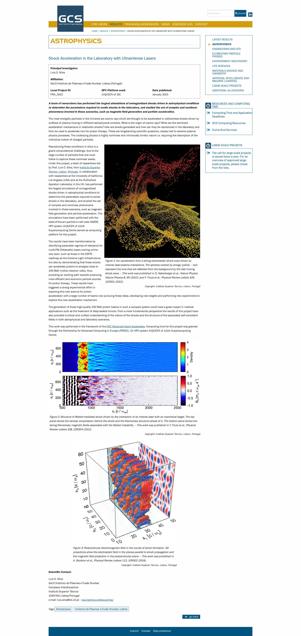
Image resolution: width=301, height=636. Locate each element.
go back (193, 616)
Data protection (162, 631)
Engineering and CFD (226, 49)
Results (116, 24)
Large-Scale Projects (226, 85)
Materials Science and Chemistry (227, 72)
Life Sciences (221, 66)
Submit (242, 13)
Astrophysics (118, 31)
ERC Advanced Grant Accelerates (126, 326)
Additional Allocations (228, 90)
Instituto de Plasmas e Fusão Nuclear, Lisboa (101, 609)
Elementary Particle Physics (226, 55)
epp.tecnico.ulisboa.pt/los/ (98, 599)
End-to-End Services (224, 130)
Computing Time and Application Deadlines (232, 114)
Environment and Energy (229, 61)
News (165, 24)
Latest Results (222, 39)
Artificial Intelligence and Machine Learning (230, 80)
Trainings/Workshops (142, 24)
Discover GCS (182, 24)
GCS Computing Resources (229, 123)
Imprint (134, 631)
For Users (99, 24)
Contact (201, 24)
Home (95, 31)
